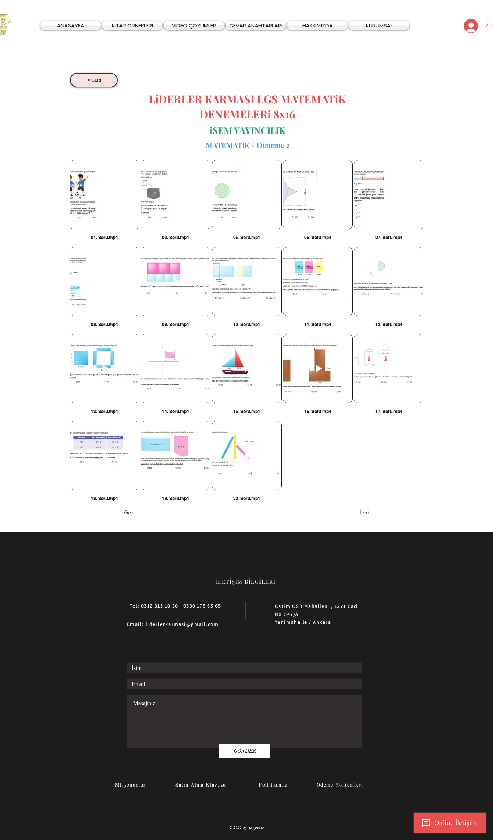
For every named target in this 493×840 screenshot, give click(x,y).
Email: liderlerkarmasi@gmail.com (173, 624)
